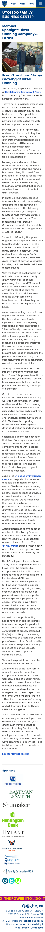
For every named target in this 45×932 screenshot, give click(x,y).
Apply (22, 4)
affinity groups (10, 545)
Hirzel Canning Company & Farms (23, 92)
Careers (17, 920)
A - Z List (6, 920)
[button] (40, 3)
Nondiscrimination (16, 924)
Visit (13, 4)
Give (31, 4)
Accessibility (35, 924)
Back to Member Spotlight (16, 753)
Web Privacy (22, 927)
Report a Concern (33, 920)
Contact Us (37, 927)
